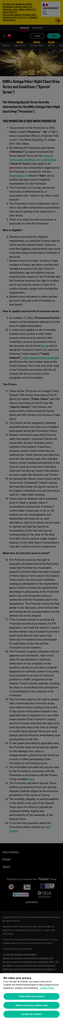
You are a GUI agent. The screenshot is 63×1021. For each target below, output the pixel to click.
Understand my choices (31, 996)
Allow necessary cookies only (31, 1005)
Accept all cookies (31, 1014)
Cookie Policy (47, 988)
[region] (31, 997)
